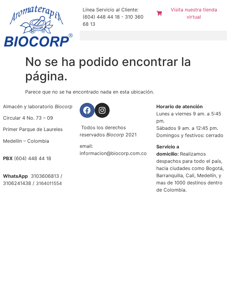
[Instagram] (102, 110)
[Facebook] (87, 110)
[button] (153, 35)
